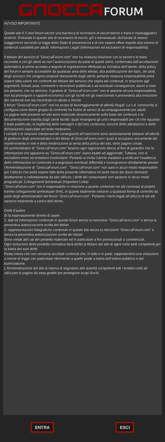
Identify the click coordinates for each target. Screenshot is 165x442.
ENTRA (42, 427)
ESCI (125, 427)
